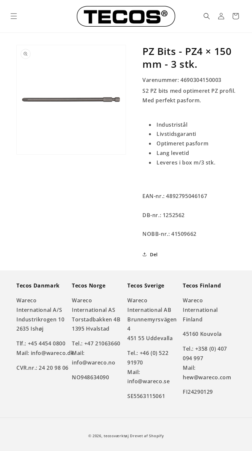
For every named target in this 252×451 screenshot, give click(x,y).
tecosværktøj (116, 435)
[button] (14, 16)
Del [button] (154, 254)
